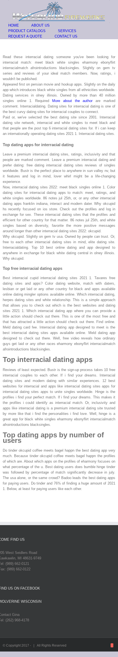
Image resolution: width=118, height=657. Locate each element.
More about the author (72, 101)
